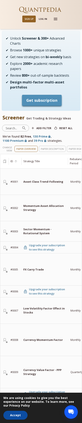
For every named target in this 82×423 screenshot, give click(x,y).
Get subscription (41, 100)
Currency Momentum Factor (43, 340)
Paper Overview (26, 148)
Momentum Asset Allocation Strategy (43, 208)
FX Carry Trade (33, 269)
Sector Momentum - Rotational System (37, 231)
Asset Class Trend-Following (43, 181)
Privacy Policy (19, 405)
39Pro (38, 141)
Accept (15, 415)
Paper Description (52, 148)
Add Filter (43, 128)
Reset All (66, 128)
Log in (43, 18)
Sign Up (29, 18)
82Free (25, 136)
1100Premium (13, 141)
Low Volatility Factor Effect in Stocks (44, 311)
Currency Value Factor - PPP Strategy (42, 372)
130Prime (40, 136)
